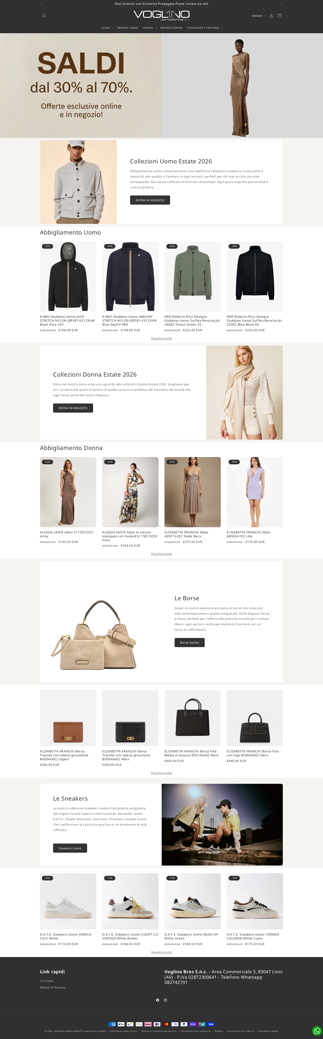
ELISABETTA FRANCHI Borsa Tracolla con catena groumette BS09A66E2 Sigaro (64, 755)
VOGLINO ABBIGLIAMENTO (68, 1031)
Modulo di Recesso (52, 987)
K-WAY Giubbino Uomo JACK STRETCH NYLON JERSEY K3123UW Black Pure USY (67, 320)
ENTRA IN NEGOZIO (150, 200)
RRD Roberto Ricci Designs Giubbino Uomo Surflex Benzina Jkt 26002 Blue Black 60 (254, 320)
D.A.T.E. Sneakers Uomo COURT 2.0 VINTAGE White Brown (130, 936)
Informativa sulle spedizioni (195, 1031)
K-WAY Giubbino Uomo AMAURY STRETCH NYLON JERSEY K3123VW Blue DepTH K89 (129, 320)
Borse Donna (189, 642)
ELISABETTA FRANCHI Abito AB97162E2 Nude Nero (186, 534)
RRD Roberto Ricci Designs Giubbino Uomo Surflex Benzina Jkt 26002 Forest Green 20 (192, 320)
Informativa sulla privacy (123, 1031)
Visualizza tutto (161, 338)
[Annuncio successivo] (282, 3)
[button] (44, 16)
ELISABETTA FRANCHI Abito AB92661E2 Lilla (248, 534)
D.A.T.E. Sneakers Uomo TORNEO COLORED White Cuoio (253, 936)
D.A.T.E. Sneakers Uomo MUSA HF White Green (191, 936)
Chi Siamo (46, 981)
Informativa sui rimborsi (240, 1031)
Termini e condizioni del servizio (158, 1031)
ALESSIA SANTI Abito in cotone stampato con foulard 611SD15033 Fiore (129, 536)
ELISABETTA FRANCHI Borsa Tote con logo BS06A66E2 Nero (253, 753)
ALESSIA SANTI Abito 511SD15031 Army (67, 534)
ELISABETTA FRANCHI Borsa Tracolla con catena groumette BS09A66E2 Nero (126, 755)
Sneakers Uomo (70, 848)
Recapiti (219, 1031)
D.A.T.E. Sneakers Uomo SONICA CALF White (66, 936)
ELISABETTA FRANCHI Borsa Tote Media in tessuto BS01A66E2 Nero (191, 753)
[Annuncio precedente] (41, 3)
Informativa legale (268, 1031)
